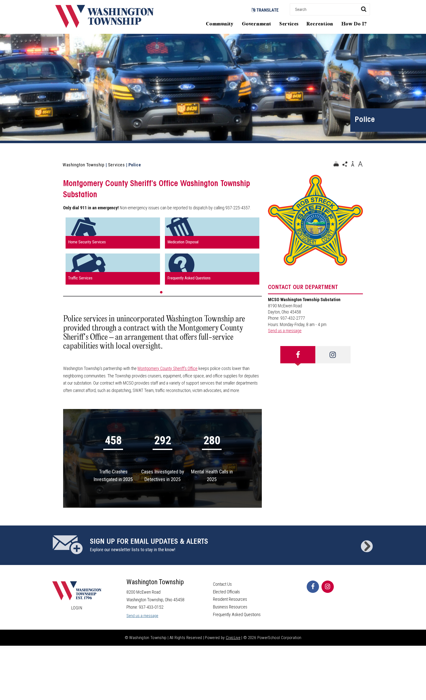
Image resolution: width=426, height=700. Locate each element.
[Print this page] (336, 164)
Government (256, 24)
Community (219, 24)
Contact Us (222, 584)
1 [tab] (161, 292)
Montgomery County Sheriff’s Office (167, 368)
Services (289, 24)
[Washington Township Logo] (104, 26)
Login (77, 607)
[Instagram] (332, 354)
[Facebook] (297, 354)
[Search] (363, 9)
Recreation (319, 24)
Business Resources (230, 606)
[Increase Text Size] (360, 164)
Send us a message (285, 330)
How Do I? (354, 24)
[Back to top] (417, 689)
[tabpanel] (162, 251)
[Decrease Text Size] (352, 164)
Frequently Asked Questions (237, 614)
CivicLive (233, 637)
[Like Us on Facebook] (313, 587)
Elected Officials (226, 591)
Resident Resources (230, 599)
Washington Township (83, 164)
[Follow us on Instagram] (327, 587)
